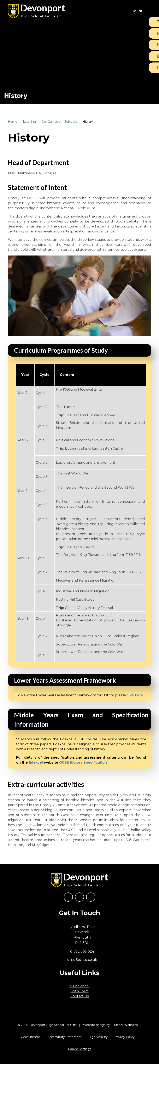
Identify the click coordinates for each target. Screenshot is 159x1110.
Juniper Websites (125, 1025)
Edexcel (36, 762)
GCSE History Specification (83, 762)
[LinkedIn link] (90, 897)
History (88, 121)
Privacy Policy (124, 1037)
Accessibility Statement (64, 1037)
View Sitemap (30, 1037)
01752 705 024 (82, 952)
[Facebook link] (68, 897)
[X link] (79, 897)
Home (12, 121)
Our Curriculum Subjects (59, 121)
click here (135, 695)
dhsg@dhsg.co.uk (82, 960)
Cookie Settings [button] (79, 1049)
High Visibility (98, 1037)
